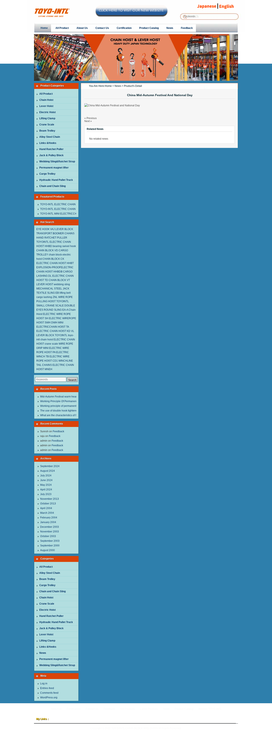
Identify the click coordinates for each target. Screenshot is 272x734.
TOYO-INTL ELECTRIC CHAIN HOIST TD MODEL (69, 209)
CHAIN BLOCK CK (53, 258)
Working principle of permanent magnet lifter (65, 405)
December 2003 (49, 526)
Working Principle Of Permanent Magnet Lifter (66, 401)
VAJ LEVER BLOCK (61, 229)
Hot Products (127, 708)
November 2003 (49, 531)
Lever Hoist (46, 106)
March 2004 (47, 512)
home (108, 85)
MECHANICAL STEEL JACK (52, 288)
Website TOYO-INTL (210, 708)
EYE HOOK (43, 229)
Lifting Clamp (47, 118)
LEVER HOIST (44, 284)
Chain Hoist (46, 99)
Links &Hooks (47, 143)
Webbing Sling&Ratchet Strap (57, 161)
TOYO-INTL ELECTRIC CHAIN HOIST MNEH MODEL (71, 204)
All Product (46, 93)
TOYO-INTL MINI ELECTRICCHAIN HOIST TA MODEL (71, 213)
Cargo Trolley (47, 173)
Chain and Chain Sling (52, 186)
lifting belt (65, 292)
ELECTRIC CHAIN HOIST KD (53, 331)
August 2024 (47, 470)
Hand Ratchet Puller (51, 149)
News (42, 652)
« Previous (90, 118)
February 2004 (48, 517)
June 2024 (46, 480)
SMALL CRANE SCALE (50, 305)
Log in (43, 683)
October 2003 (48, 536)
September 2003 (50, 540)
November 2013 (49, 498)
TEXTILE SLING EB (47, 292)
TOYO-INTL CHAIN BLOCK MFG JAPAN (82, 12)
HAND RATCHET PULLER (51, 237)
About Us (56, 708)
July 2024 (45, 475)
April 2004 (46, 508)
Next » (88, 121)
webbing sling (62, 284)
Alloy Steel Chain (49, 136)
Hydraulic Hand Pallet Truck (56, 179)
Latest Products (149, 708)
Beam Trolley (47, 130)
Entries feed (47, 688)
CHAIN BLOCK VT (59, 280)
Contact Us (92, 708)
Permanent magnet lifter (54, 167)
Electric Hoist (47, 112)
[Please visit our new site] (131, 15)
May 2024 (46, 484)
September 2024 (50, 466)
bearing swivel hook (64, 246)
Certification (74, 708)
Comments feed (49, 692)
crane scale (51, 343)
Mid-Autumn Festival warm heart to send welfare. (68, 396)
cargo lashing (44, 297)
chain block (55, 254)
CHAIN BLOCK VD (47, 250)
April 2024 (46, 489)
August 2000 (47, 550)
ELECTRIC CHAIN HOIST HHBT (55, 263)
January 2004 (48, 522)
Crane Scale (46, 124)
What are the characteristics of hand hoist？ (65, 415)
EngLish (228, 6)
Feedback (58, 431)
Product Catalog (184, 708)
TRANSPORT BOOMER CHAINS (55, 233)
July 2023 (45, 494)
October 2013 (48, 503)
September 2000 (50, 545)
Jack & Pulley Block (51, 155)
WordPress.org (48, 697)
